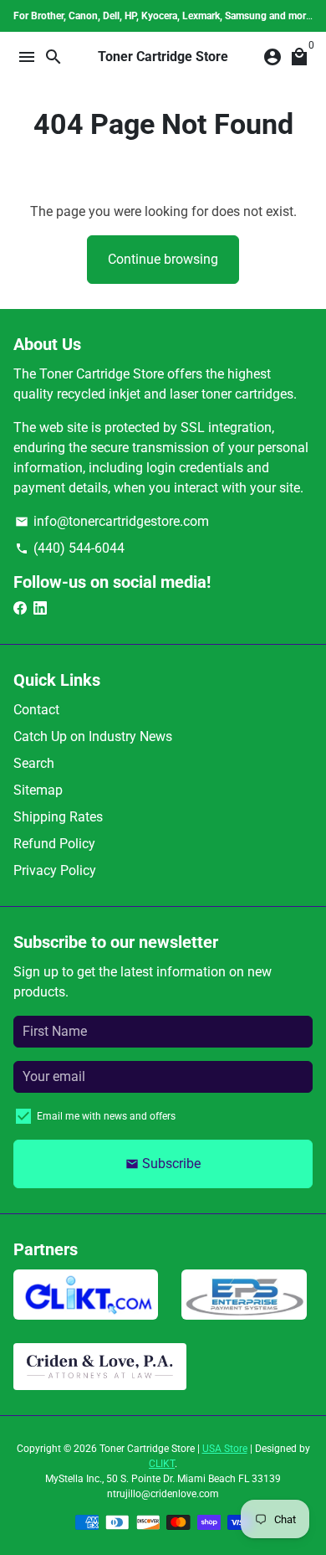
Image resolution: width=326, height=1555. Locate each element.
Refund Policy (54, 844)
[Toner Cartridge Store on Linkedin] (40, 608)
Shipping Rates (58, 817)
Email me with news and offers (106, 1116)
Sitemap (38, 790)
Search (33, 763)
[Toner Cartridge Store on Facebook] (20, 608)
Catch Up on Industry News (92, 736)
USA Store (224, 1449)
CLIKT (162, 1464)
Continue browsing (163, 259)
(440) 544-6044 (70, 548)
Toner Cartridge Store (147, 1449)
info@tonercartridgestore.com (112, 521)
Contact (36, 710)
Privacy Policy (54, 870)
